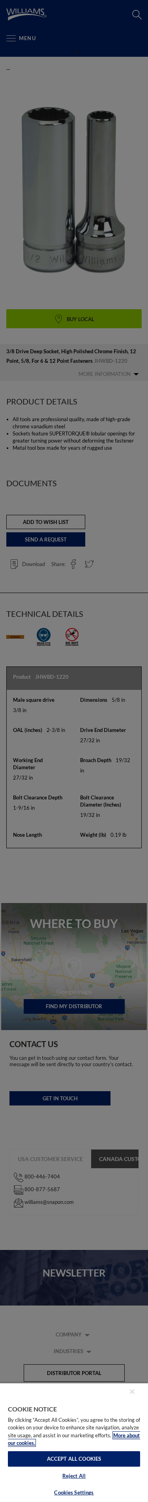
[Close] (132, 1391)
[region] (74, 1442)
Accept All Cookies (74, 1459)
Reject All (74, 1476)
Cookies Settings (74, 1492)
